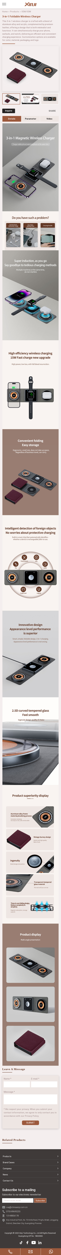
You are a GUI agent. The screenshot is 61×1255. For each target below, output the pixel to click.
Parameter (30, 119)
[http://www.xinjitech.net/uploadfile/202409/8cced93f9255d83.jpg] (30, 99)
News (5, 1174)
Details (11, 119)
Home (5, 11)
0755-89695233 (13, 1211)
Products (14, 11)
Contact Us (8, 1181)
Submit (30, 1122)
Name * (7, 1078)
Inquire (8, 110)
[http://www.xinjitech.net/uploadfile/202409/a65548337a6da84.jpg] (49, 99)
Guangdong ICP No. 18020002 (30, 1236)
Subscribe (40, 1200)
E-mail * (35, 1078)
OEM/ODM (26, 11)
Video (49, 119)
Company (7, 1168)
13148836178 (12, 1215)
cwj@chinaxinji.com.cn (17, 1207)
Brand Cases (8, 1162)
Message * (9, 1092)
